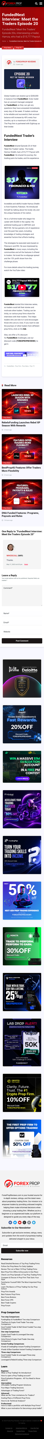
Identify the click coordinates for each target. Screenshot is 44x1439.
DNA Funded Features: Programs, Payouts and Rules (20, 514)
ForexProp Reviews (26, 61)
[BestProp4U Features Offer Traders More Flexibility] (22, 449)
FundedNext (23, 99)
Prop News (7, 48)
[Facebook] (10, 1222)
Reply (26, 564)
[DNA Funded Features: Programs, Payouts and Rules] (22, 494)
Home (4, 41)
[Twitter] (15, 1222)
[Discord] (29, 1222)
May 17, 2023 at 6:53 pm (15, 564)
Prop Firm (18, 366)
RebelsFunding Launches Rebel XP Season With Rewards (21, 424)
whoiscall (12, 555)
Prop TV (18, 48)
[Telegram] (34, 1222)
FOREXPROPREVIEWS (26, 341)
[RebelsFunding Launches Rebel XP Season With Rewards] (22, 404)
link (24, 329)
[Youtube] (19, 1222)
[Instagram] (24, 1222)
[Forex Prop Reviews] (12, 3)
